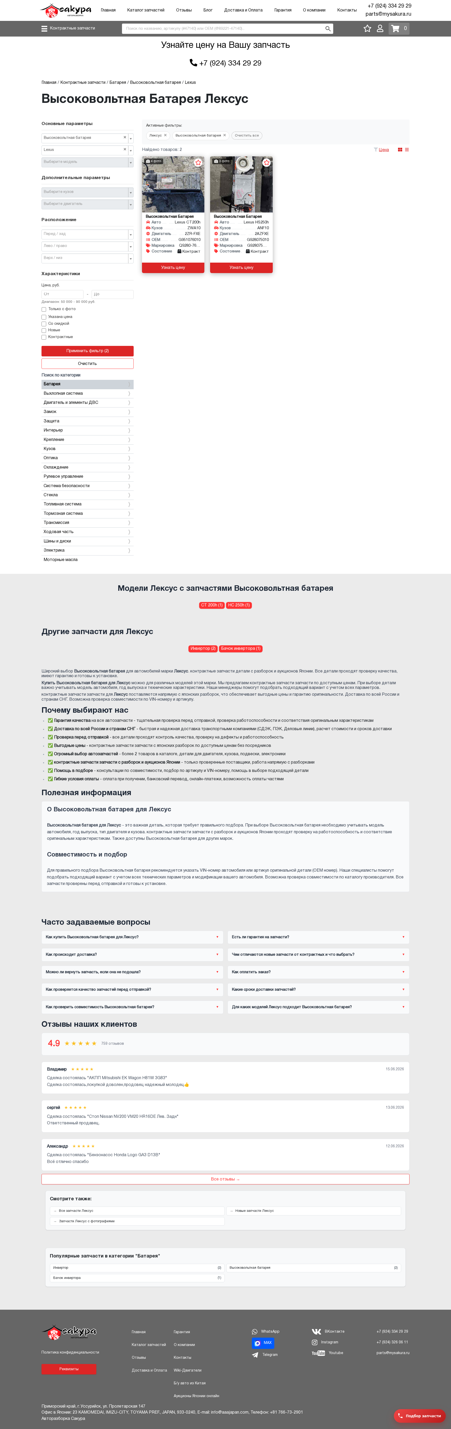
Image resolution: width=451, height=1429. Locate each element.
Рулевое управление (63, 477)
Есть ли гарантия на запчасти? (260, 937)
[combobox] (87, 138)
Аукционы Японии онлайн (196, 1396)
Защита (51, 421)
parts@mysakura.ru (388, 14)
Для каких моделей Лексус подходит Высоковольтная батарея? (292, 1007)
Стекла (51, 495)
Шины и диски (57, 541)
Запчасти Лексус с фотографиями (87, 1221)
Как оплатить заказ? (251, 972)
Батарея (52, 384)
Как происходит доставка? (71, 954)
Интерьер (53, 430)
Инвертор (137, 1267)
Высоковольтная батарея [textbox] (85, 137)
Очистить (87, 364)
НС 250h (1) (239, 605)
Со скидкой (58, 324)
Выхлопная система (63, 393)
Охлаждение (56, 467)
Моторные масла (61, 560)
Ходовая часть (59, 532)
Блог (207, 10)
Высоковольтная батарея (314, 1267)
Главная (108, 10)
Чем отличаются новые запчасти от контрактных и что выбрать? (293, 954)
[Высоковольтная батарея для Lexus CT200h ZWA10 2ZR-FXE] (173, 184)
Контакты (347, 10)
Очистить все (247, 135)
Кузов (50, 449)
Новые (54, 330)
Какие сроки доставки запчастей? (264, 989)
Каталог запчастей (145, 10)
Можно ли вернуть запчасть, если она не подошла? (93, 972)
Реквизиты (69, 1369)
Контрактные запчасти (72, 28)
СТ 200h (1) (212, 605)
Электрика (54, 550)
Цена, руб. (50, 285)
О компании (314, 10)
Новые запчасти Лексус (254, 1211)
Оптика (51, 458)
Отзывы (184, 10)
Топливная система (62, 504)
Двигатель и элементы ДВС (71, 403)
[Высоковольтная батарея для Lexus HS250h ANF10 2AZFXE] (241, 184)
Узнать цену (173, 268)
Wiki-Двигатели (187, 1370)
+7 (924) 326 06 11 (392, 1342)
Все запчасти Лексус (76, 1211)
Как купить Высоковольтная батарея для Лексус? (92, 937)
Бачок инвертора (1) (240, 649)
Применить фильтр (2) (87, 351)
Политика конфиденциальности (70, 1352)
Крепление (54, 440)
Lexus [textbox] (85, 149)
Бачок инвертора (137, 1277)
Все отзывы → (225, 1179)
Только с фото (62, 309)
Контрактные (60, 337)
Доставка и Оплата (243, 10)
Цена (384, 150)
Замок (50, 412)
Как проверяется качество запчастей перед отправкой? (98, 989)
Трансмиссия (56, 523)
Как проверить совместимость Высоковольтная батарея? (100, 1007)
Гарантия (283, 10)
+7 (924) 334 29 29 (389, 6)
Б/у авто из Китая (190, 1383)
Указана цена (60, 317)
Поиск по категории (60, 375)
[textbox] (85, 162)
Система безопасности (67, 486)
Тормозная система (63, 514)
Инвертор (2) (203, 649)
